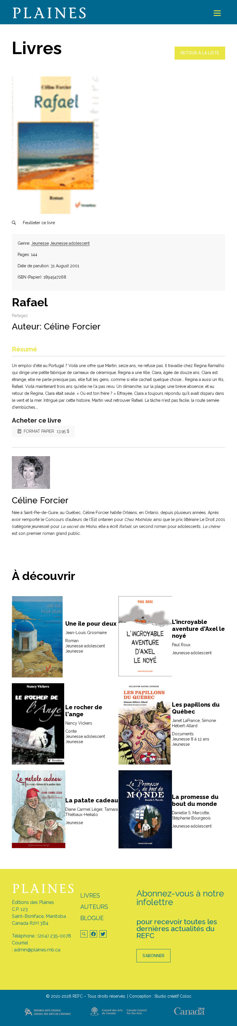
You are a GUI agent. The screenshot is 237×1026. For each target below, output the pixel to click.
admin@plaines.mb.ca (37, 950)
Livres (90, 895)
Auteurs (94, 906)
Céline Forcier (72, 326)
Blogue (92, 918)
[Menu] (217, 13)
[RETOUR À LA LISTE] (200, 58)
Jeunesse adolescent (70, 243)
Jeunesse (40, 243)
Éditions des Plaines (33, 902)
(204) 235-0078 (54, 936)
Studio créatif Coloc (172, 996)
